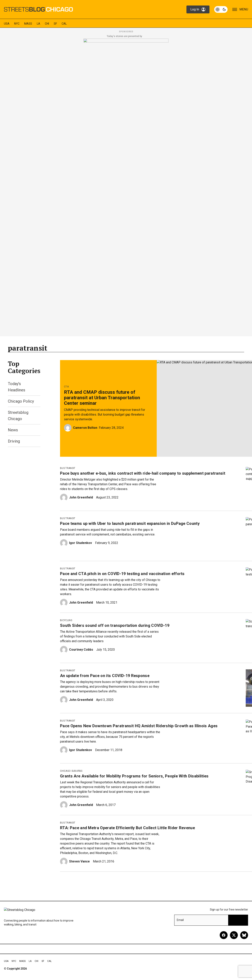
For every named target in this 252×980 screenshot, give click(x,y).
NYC (16, 23)
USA (6, 23)
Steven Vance (79, 861)
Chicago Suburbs (71, 771)
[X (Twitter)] (234, 935)
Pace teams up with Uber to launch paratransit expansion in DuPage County (130, 523)
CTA (66, 386)
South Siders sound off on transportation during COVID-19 (114, 625)
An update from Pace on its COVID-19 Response (104, 675)
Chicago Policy (21, 401)
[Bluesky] (244, 935)
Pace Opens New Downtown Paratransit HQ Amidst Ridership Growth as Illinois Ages (139, 725)
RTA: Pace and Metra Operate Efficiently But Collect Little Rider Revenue (127, 827)
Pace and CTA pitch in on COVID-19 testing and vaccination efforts (122, 573)
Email (180, 920)
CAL (64, 23)
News (13, 430)
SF (55, 23)
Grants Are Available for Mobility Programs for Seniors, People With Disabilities (134, 776)
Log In (194, 9)
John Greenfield (81, 497)
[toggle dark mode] (221, 9)
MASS (28, 23)
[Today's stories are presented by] (126, 186)
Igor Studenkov (80, 543)
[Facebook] (224, 935)
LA (38, 23)
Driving (14, 441)
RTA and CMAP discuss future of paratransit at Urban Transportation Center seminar (102, 397)
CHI (47, 23)
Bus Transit (67, 468)
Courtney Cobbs (81, 649)
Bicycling (66, 620)
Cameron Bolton (85, 428)
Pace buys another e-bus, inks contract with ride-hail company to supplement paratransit (142, 473)
